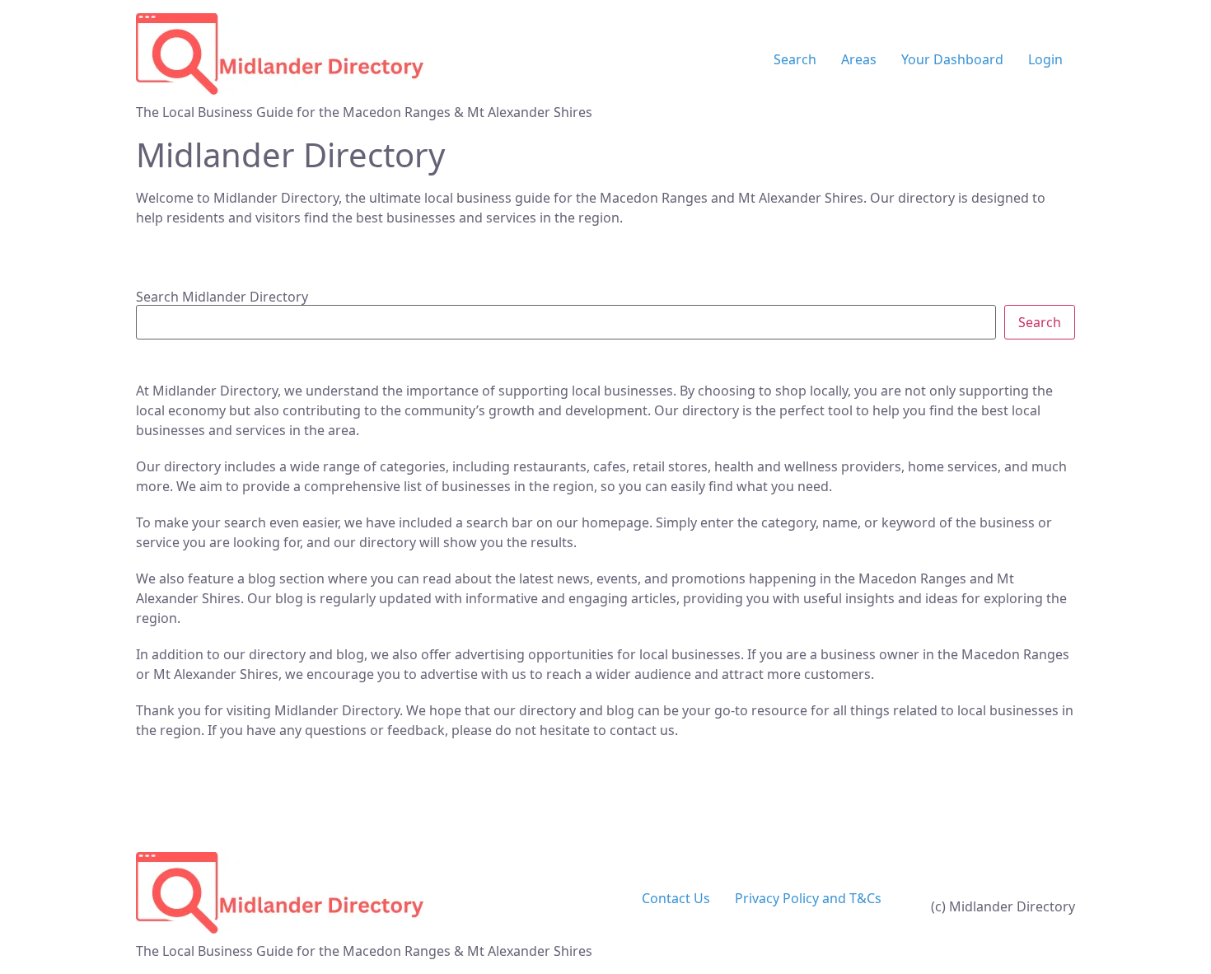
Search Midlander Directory (222, 296)
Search (795, 59)
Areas (859, 59)
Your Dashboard (952, 59)
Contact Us (676, 898)
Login (1045, 59)
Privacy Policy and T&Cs (808, 898)
